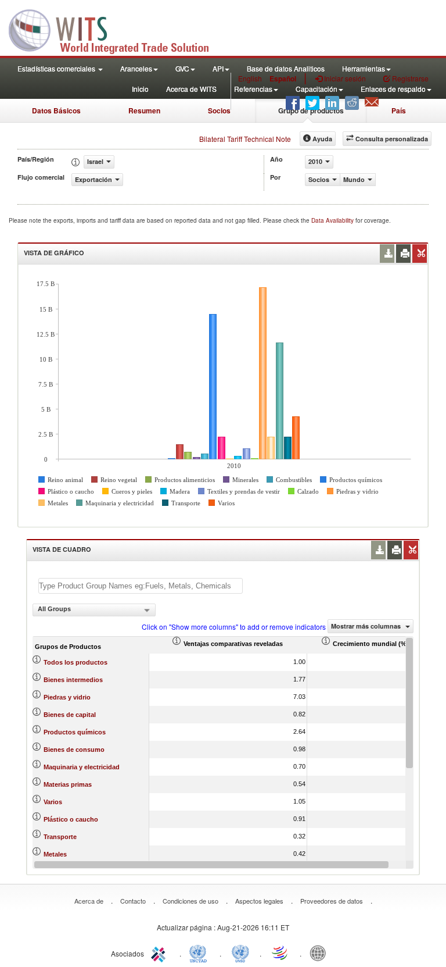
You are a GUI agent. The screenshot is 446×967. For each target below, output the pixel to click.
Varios (53, 801)
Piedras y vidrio (67, 697)
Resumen (144, 110)
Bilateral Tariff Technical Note (245, 139)
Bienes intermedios (73, 679)
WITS (116, 29)
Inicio (140, 89)
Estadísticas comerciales (57, 68)
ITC (160, 952)
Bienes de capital (70, 714)
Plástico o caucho (71, 819)
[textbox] (140, 586)
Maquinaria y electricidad (82, 766)
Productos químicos (75, 732)
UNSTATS (240, 952)
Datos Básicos (56, 110)
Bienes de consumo (74, 749)
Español (282, 78)
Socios (219, 110)
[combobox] (94, 610)
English (250, 78)
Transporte (60, 836)
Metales (55, 854)
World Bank (320, 952)
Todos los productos (75, 662)
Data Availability (333, 220)
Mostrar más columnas (366, 626)
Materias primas (68, 784)
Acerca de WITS (191, 89)
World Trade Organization (280, 952)
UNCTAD (200, 952)
